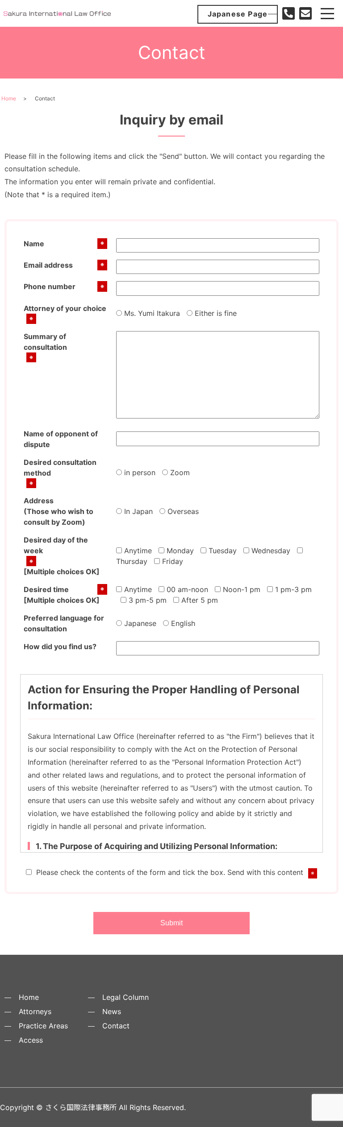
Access (31, 1040)
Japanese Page (238, 13)
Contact (116, 1025)
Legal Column (125, 997)
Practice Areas (43, 1025)
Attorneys (35, 1011)
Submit (171, 923)
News (111, 1011)
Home (8, 98)
